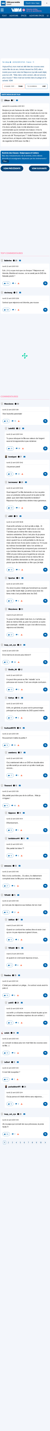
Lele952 (11, 429)
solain (7, 1033)
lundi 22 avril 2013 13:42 (15, 463)
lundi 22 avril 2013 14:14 (15, 819)
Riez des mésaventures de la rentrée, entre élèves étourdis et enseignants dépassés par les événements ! (24, 157)
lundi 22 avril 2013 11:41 (10, 981)
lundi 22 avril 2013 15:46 (15, 488)
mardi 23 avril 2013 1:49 (15, 926)
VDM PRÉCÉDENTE (11, 169)
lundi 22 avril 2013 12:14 (15, 1093)
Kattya (11, 698)
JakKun (11, 920)
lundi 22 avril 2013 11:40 (10, 872)
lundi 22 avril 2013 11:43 (10, 1039)
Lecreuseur (13, 482)
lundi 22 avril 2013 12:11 (14, 675)
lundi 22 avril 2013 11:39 (10, 410)
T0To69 (7, 895)
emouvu (8, 866)
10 (41, 1143)
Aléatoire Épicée (36, 16)
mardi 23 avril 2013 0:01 (15, 615)
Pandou (7, 975)
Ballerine (8, 261)
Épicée (24, 16)
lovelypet (12, 457)
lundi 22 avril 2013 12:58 (10, 298)
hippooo (12, 813)
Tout (4, 16)
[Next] (45, 1142)
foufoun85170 (10, 728)
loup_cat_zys (10, 645)
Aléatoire (13, 16)
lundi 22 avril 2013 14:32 (15, 704)
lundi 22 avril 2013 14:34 (15, 1009)
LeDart (7, 1062)
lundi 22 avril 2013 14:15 (15, 844)
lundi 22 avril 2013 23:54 (15, 584)
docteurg (8, 293)
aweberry (12, 753)
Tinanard (8, 786)
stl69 (10, 516)
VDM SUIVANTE (39, 169)
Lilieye (7, 100)
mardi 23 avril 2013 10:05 (15, 954)
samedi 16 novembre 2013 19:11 (13, 106)
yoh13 (11, 1003)
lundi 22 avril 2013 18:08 (15, 522)
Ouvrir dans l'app (33, 3)
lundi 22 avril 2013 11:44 (15, 434)
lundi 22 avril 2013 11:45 (15, 758)
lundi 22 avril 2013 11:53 (10, 266)
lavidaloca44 (14, 839)
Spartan (11, 578)
